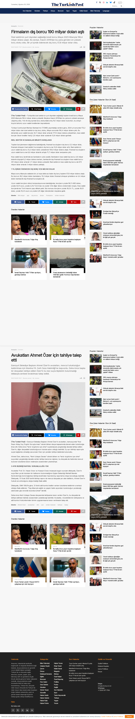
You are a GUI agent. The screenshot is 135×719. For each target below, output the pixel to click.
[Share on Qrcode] (78, 109)
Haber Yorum (58, 663)
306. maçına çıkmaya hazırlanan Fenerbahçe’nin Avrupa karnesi (111, 56)
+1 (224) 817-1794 (104, 690)
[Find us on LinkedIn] (107, 2)
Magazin (17, 237)
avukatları (31, 505)
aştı (28, 195)
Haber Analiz (44, 695)
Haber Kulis (44, 700)
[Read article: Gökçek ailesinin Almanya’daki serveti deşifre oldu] (96, 68)
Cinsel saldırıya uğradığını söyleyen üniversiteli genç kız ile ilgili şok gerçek (113, 235)
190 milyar (21, 195)
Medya (55, 237)
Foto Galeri (43, 682)
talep (66, 505)
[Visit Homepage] (67, 5)
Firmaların (49, 195)
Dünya (53, 11)
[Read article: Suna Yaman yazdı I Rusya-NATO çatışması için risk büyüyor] (96, 142)
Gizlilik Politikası (103, 663)
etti (38, 505)
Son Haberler (27, 11)
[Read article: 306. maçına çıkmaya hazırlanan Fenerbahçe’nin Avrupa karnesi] (96, 57)
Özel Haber (58, 676)
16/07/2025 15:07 (16, 378)
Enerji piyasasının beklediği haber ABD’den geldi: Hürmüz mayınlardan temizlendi (66, 275)
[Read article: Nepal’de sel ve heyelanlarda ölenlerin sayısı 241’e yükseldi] (107, 184)
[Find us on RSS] (32, 710)
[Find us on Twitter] (100, 2)
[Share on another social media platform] (83, 109)
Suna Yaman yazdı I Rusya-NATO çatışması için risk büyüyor (112, 141)
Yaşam (75, 11)
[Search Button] (122, 6)
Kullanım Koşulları (103, 666)
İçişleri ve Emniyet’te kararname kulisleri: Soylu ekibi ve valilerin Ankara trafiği (113, 34)
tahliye (60, 505)
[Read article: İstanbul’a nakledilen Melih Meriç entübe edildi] (96, 90)
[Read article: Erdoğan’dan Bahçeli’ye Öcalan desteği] (96, 214)
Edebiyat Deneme (46, 674)
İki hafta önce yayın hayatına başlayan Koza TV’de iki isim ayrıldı (67, 240)
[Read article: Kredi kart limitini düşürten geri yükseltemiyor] (96, 225)
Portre (56, 684)
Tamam (129, 716)
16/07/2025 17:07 (16, 47)
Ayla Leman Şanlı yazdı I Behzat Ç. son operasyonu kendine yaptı (112, 78)
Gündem (37, 11)
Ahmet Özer (22, 505)
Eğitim (42, 676)
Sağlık (56, 687)
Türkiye (45, 11)
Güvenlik (43, 692)
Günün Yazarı (44, 690)
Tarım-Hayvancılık (60, 695)
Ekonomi (60, 11)
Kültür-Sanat (83, 11)
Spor (68, 11)
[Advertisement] (67, 18)
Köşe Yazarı (18, 579)
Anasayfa (14, 26)
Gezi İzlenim (44, 684)
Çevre (42, 668)
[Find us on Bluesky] (111, 2)
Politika (56, 682)
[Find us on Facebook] (96, 2)
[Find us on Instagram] (103, 2)
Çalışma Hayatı (45, 666)
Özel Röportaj (58, 679)
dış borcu (35, 195)
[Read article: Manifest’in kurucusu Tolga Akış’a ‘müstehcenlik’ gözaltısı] (96, 258)
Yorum (56, 703)
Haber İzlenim (44, 698)
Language (106, 11)
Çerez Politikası (103, 669)
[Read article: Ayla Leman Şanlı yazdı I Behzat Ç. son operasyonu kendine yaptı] (96, 79)
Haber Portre (44, 703)
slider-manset (59, 195)
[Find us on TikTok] (114, 2)
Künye (100, 671)
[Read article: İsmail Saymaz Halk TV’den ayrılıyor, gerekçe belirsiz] (29, 260)
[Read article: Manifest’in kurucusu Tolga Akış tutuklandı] (29, 227)
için (42, 505)
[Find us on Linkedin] (27, 710)
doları (42, 195)
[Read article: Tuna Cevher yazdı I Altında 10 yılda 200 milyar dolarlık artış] (96, 109)
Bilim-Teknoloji (95, 11)
